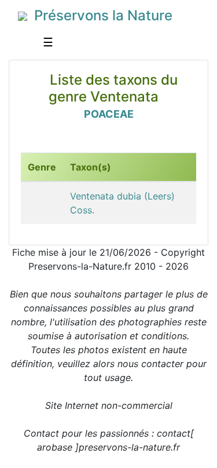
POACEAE (109, 114)
